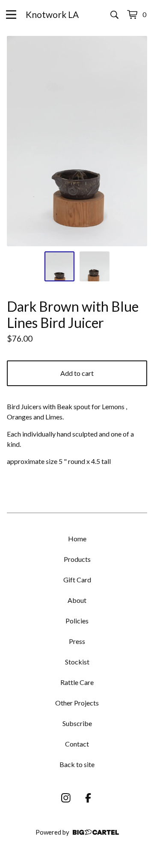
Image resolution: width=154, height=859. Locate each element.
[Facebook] (88, 798)
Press (77, 641)
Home (77, 538)
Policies (77, 621)
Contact (77, 744)
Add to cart (77, 373)
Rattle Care (77, 682)
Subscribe (77, 723)
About (77, 600)
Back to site (77, 764)
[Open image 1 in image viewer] (77, 141)
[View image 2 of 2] (95, 266)
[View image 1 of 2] (59, 266)
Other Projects (77, 703)
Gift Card (77, 580)
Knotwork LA (52, 14)
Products (77, 559)
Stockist (77, 662)
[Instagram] (66, 798)
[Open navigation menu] (11, 14)
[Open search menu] (114, 14)
